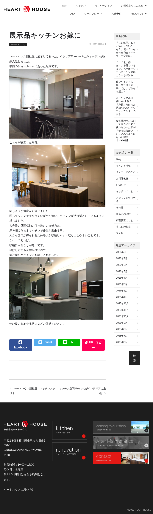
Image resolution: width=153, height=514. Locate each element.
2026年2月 (121, 290)
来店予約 (116, 13)
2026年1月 (121, 297)
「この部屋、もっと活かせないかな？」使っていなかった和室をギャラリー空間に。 (125, 49)
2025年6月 (121, 342)
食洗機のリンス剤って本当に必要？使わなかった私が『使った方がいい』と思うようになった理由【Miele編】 (125, 130)
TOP (64, 5)
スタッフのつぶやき (125, 199)
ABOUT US (137, 13)
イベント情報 (123, 165)
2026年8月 (121, 252)
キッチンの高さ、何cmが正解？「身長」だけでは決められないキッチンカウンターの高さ (125, 106)
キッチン (81, 5)
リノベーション (103, 5)
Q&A (72, 13)
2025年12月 (122, 303)
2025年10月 (122, 316)
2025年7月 (121, 335)
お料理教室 (122, 178)
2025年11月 (122, 310)
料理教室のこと (124, 220)
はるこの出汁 (123, 213)
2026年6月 (121, 265)
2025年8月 (121, 329)
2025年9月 (121, 322)
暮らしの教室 (123, 226)
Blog (118, 159)
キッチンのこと (18, 44)
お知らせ (121, 184)
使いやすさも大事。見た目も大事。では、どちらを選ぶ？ (125, 86)
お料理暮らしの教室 (132, 5)
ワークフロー (91, 13)
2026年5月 (121, 271)
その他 (119, 207)
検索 (134, 358)
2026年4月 (121, 277)
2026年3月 (121, 284)
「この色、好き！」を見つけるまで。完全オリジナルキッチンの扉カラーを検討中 (125, 69)
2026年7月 (121, 258)
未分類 (119, 233)
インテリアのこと (125, 172)
